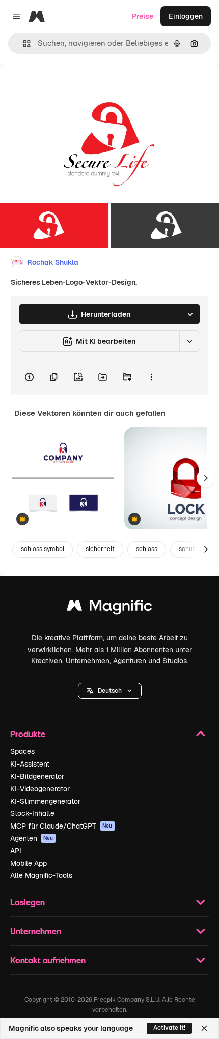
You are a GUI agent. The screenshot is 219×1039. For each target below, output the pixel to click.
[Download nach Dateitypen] (190, 314)
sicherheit (100, 549)
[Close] (204, 1028)
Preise (142, 16)
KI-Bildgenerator (37, 776)
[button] (110, 691)
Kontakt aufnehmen (48, 960)
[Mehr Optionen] (151, 376)
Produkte (27, 733)
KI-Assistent (29, 764)
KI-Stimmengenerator (45, 801)
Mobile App (28, 863)
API (15, 850)
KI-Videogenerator (40, 788)
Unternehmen (35, 931)
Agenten (31, 838)
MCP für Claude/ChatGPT (61, 826)
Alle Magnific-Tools (41, 875)
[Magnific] (109, 608)
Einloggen (186, 16)
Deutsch (110, 691)
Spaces (22, 751)
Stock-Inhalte (32, 813)
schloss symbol (42, 549)
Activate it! (169, 1028)
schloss (146, 549)
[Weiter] (206, 478)
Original (65, 87)
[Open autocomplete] (23, 43)
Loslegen (27, 902)
